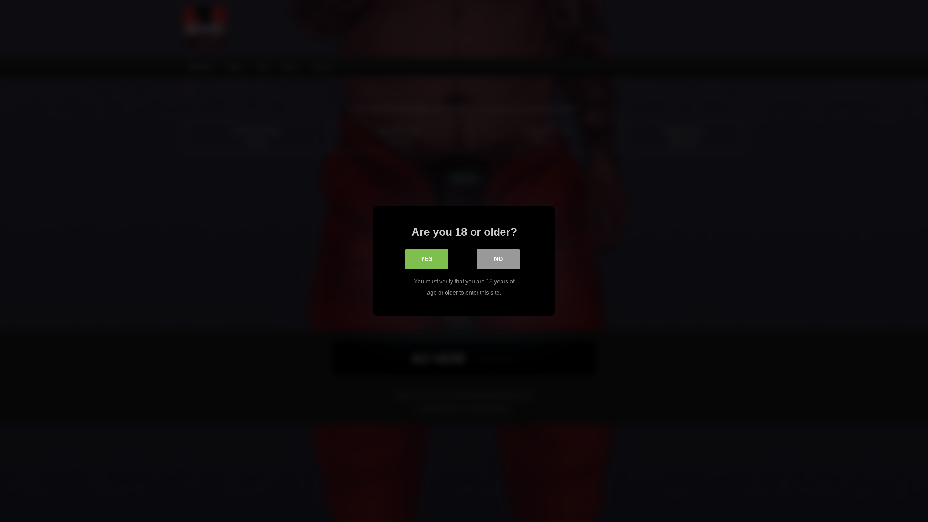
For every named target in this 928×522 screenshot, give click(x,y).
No (498, 259)
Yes (427, 259)
